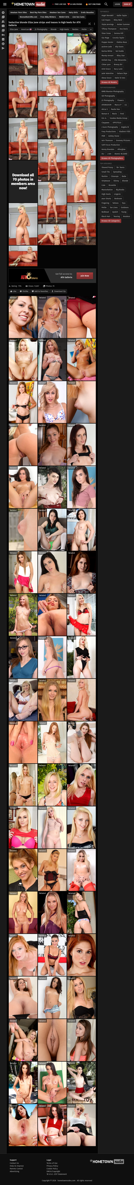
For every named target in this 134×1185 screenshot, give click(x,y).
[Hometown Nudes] (28, 4)
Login (117, 4)
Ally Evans (119, 47)
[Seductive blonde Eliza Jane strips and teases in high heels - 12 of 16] (52, 203)
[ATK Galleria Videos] (3, 17)
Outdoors (125, 207)
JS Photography (41, 29)
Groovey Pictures (123, 140)
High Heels (64, 29)
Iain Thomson (107, 140)
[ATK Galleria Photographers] (3, 26)
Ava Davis (124, 29)
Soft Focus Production (111, 145)
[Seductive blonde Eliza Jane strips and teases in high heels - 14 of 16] (81, 224)
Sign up (127, 4)
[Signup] (3, 39)
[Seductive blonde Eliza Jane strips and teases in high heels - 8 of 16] (23, 139)
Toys (123, 203)
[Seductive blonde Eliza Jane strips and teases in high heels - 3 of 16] (81, 64)
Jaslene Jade (107, 47)
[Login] (3, 35)
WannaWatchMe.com (28, 17)
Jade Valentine (108, 73)
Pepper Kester (107, 42)
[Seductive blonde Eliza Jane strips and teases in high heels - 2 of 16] (52, 54)
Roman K (105, 114)
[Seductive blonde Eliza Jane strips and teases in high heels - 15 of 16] (52, 234)
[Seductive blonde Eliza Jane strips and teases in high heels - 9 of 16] (81, 139)
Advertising (14, 1171)
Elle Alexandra (120, 60)
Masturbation (107, 190)
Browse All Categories (111, 221)
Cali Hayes (106, 20)
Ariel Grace (106, 69)
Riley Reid (118, 20)
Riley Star (121, 55)
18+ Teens (120, 167)
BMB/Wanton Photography (113, 91)
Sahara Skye (122, 73)
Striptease (106, 181)
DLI (103, 154)
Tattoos (115, 203)
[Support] (3, 44)
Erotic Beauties (87, 12)
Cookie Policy (52, 1169)
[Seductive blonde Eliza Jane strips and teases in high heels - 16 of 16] (23, 256)
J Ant (109, 154)
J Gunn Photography (110, 127)
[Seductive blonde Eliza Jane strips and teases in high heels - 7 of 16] (52, 117)
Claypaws (105, 123)
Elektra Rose (122, 42)
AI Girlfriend (74, 4)
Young (123, 212)
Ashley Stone (113, 136)
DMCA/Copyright (53, 1171)
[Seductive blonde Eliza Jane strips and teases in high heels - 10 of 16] (52, 160)
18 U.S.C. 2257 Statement (57, 1174)
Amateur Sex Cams (58, 12)
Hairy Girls (73, 12)
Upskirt (115, 212)
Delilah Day (106, 60)
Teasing (116, 216)
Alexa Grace (106, 78)
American (25, 29)
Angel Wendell (107, 15)
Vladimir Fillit (124, 131)
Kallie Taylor (122, 15)
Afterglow (121, 149)
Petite (84, 29)
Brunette (112, 185)
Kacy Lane (118, 69)
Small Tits (106, 172)
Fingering (105, 203)
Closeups (115, 176)
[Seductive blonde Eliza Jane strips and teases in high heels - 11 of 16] (81, 181)
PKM (103, 136)
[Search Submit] (106, 4)
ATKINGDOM (106, 105)
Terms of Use (52, 1163)
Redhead (105, 212)
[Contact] (3, 48)
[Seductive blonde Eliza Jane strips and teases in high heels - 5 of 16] (52, 85)
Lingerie (117, 194)
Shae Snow (106, 33)
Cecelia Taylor (118, 38)
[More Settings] (94, 23)
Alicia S (105, 109)
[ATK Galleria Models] (3, 21)
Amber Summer (123, 24)
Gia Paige (105, 38)
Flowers (120, 100)
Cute (103, 185)
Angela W (125, 127)
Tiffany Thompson (109, 29)
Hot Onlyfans (93, 4)
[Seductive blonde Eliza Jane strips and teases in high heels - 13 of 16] (23, 224)
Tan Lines (114, 207)
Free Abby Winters (48, 17)
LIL (126, 105)
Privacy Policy (52, 1166)
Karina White (107, 51)
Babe (124, 176)
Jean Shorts (106, 199)
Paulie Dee (115, 109)
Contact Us (14, 1163)
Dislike (25, 291)
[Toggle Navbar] (5, 4)
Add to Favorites (41, 291)
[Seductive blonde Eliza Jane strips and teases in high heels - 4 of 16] (23, 96)
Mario (114, 114)
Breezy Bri (118, 64)
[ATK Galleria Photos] (3, 12)
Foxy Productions (109, 131)
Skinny (116, 181)
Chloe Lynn (106, 64)
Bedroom (118, 199)
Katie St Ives (120, 78)
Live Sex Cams (78, 17)
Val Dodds (120, 51)
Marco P (118, 105)
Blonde (54, 29)
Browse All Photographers (112, 158)
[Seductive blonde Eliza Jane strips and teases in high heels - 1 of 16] (23, 54)
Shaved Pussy (107, 167)
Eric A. (104, 118)
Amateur (126, 216)
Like (14, 291)
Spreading (117, 172)
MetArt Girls (64, 17)
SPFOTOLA (117, 123)
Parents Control (16, 1169)
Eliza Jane (14, 29)
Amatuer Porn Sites (18, 12)
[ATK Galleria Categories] (3, 30)
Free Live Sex (59, 4)
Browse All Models (109, 82)
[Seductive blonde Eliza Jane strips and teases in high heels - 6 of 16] (81, 96)
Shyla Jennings (108, 24)
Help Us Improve (17, 1166)
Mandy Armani (107, 55)
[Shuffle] (89, 23)
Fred (122, 114)
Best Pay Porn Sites (38, 12)
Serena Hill (118, 33)
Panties (75, 29)
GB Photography (108, 96)
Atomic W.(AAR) (121, 154)
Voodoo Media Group (118, 118)
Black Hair (106, 216)
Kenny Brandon (108, 149)
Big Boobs (120, 190)
